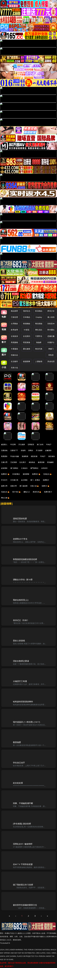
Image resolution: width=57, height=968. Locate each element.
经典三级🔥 (34, 486)
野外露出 (50, 330)
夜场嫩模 (50, 462)
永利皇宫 (44, 468)
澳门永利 (40, 444)
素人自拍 (50, 317)
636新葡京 (16, 474)
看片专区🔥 (16, 492)
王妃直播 (13, 462)
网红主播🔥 (5, 498)
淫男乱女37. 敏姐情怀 (23, 844)
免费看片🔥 (5, 474)
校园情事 (26, 361)
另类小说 (14, 367)
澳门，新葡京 (35, 480)
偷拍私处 (32, 462)
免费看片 (46, 480)
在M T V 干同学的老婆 (23, 864)
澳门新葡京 (14, 468)
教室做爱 (17, 742)
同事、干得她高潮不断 (23, 803)
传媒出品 (14, 355)
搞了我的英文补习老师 (23, 884)
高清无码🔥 (37, 492)
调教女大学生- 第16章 (23, 579)
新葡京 (30, 450)
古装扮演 (14, 336)
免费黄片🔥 (36, 474)
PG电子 (49, 444)
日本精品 (26, 317)
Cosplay (39, 317)
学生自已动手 (19, 762)
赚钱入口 (27, 492)
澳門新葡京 (34, 468)
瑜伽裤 (38, 342)
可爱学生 (38, 336)
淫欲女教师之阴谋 (21, 661)
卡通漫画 (14, 349)
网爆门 (51, 349)
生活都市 (14, 361)
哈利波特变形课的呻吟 (23, 701)
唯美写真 (38, 349)
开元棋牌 (21, 444)
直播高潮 (25, 456)
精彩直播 (34, 456)
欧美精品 (38, 311)
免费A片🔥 (46, 486)
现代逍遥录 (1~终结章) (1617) (26, 722)
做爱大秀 (4, 486)
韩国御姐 (26, 323)
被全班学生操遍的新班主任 (25, 905)
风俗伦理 (50, 361)
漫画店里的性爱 (20, 518)
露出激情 (26, 349)
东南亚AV (51, 323)
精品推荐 (14, 311)
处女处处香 (18, 783)
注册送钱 (4, 450)
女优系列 (26, 336)
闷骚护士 (50, 342)
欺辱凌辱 (14, 330)
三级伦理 (14, 317)
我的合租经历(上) (20, 600)
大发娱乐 (24, 468)
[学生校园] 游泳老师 (22, 823)
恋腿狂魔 (50, 336)
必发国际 (4, 468)
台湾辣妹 (14, 323)
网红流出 (38, 330)
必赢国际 (48, 450)
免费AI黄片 (48, 492)
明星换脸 (26, 342)
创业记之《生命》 (21, 620)
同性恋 (51, 355)
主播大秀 (4, 462)
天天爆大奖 (14, 480)
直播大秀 (13, 486)
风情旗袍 (14, 342)
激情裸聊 (26, 474)
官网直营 (31, 444)
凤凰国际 (4, 456)
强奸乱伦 (26, 311)
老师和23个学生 (20, 539)
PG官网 (13, 444)
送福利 (23, 450)
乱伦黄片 (22, 462)
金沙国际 (24, 480)
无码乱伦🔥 (47, 474)
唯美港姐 (38, 323)
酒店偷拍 (51, 456)
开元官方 (4, 480)
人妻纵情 (38, 361)
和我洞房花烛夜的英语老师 (25, 559)
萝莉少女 (50, 311)
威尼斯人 (4, 444)
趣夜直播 (41, 462)
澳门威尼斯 (23, 486)
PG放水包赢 (14, 456)
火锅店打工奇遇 (20, 681)
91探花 (26, 330)
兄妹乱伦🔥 (5, 492)
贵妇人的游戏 (19, 640)
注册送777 (14, 450)
